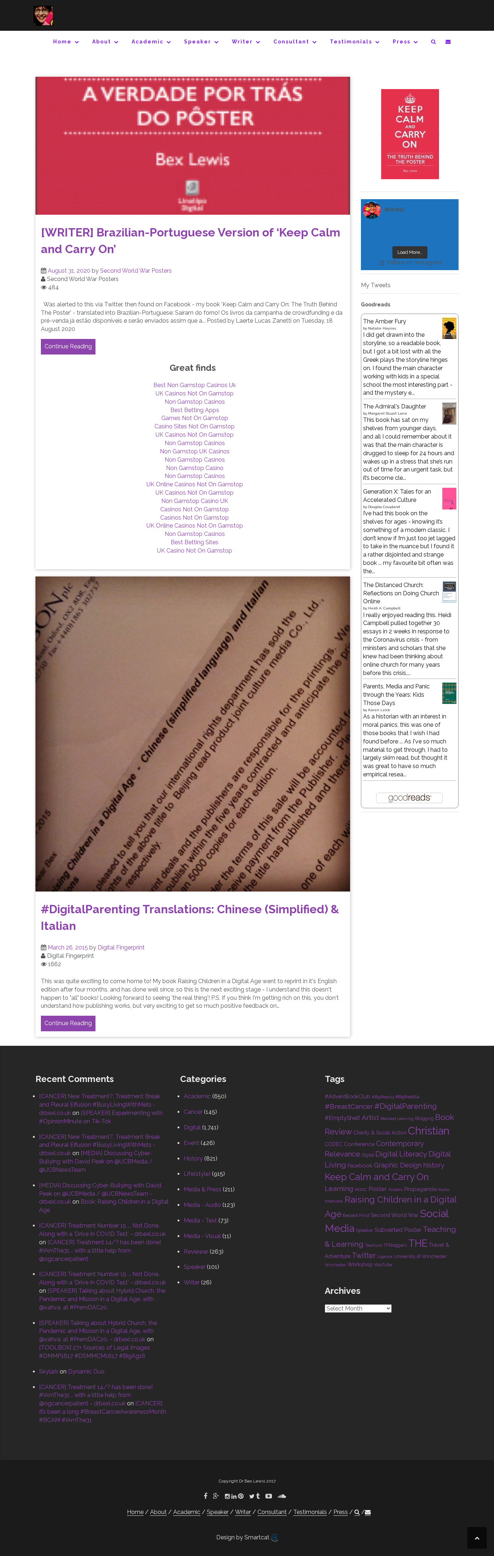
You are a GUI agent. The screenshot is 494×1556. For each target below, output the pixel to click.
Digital (192, 1127)
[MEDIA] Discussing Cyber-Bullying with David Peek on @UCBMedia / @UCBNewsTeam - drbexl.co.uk (100, 1193)
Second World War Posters (136, 270)
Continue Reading (68, 346)
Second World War (394, 1215)
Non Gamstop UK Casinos (195, 451)
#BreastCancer (349, 1106)
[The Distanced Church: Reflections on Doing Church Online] (449, 591)
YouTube (383, 1264)
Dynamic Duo (86, 1371)
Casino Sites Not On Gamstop (194, 426)
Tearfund (373, 1245)
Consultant (291, 42)
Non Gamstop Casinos (195, 401)
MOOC (361, 1189)
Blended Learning (397, 1118)
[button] (433, 43)
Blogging (424, 1118)
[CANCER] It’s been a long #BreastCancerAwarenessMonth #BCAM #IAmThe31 (102, 1411)
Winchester (335, 1265)
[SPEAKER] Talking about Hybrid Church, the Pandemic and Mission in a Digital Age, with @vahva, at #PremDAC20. (102, 1299)
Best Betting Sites (194, 542)
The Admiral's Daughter (394, 406)
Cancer (193, 1111)
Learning (339, 1188)
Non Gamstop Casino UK (194, 501)
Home (62, 42)
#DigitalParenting (405, 1106)
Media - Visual (202, 1236)
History (193, 1158)
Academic (147, 42)
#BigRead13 (383, 1096)
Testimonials (351, 42)
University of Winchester (420, 1256)
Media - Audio (202, 1204)
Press (401, 42)
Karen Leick (379, 710)
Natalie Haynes (382, 328)
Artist (370, 1117)
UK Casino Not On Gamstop (194, 550)
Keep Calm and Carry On (377, 1176)
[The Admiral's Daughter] (449, 413)
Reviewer (196, 1251)
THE (417, 1243)
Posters (395, 1189)
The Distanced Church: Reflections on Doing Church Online (401, 593)
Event (191, 1143)
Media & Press (202, 1189)
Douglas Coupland (384, 507)
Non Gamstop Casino (194, 468)
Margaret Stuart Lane (387, 413)
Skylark (48, 1371)
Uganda (384, 1256)
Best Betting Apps (194, 410)
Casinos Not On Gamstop (194, 509)
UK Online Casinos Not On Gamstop (194, 484)
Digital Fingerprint (121, 947)
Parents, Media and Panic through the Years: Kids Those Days (396, 694)
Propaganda (420, 1189)
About (101, 42)
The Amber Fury (384, 321)
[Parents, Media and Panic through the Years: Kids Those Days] (449, 692)
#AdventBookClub (347, 1096)
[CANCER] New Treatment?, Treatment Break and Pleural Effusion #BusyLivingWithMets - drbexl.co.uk (99, 1104)
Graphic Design (398, 1165)
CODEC (333, 1144)
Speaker (197, 42)
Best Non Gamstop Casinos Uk (194, 385)
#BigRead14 (407, 1096)
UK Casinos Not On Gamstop (195, 393)
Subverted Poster (398, 1229)
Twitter (364, 1255)
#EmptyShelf (342, 1118)
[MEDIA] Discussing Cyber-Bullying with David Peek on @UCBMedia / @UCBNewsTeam (96, 1161)
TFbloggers (395, 1245)
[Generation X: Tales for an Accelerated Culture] (449, 498)
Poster (378, 1188)
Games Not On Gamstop (194, 418)
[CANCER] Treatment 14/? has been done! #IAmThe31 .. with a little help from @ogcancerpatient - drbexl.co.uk (96, 1395)
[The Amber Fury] (449, 327)
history (433, 1165)
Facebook (360, 1165)
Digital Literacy (401, 1154)
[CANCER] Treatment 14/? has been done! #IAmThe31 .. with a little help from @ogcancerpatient (100, 1250)
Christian (429, 1130)
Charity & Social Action (379, 1133)
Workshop (360, 1264)
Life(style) (197, 1173)
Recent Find (356, 1215)
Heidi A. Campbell (384, 608)
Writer (242, 42)
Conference (359, 1144)
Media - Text (200, 1220)
